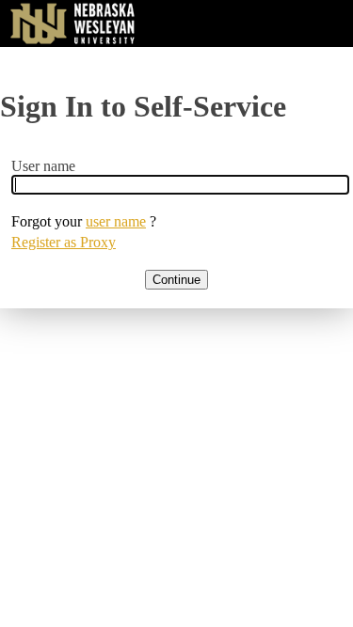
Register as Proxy (63, 242)
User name (43, 166)
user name (116, 221)
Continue (176, 280)
